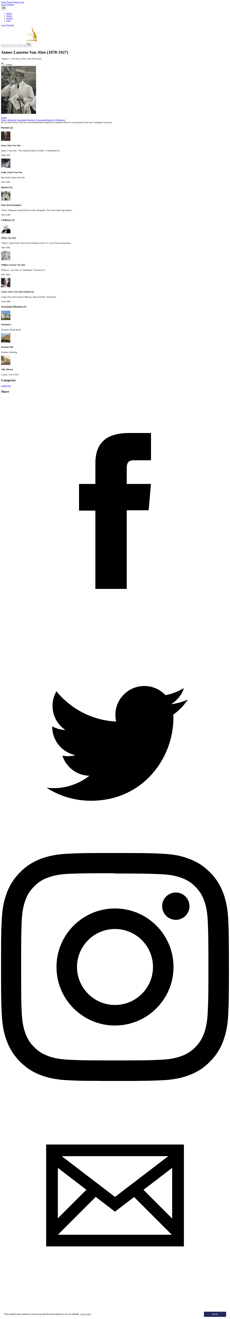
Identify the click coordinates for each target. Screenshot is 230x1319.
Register (10, 4)
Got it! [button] (215, 1314)
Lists (22, 2)
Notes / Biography (9, 120)
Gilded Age (6, 386)
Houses (16, 2)
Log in (4, 4)
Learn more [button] (85, 1314)
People (10, 2)
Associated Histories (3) (27, 120)
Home (3, 2)
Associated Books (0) (46, 120)
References (60, 120)
